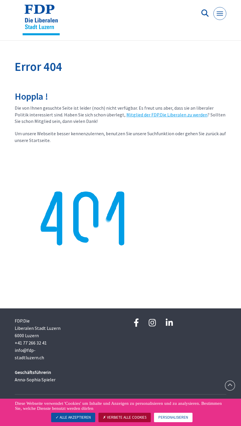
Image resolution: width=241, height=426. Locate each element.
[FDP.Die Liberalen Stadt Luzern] (43, 22)
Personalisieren (173, 417)
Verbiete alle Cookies (126, 417)
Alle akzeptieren (75, 417)
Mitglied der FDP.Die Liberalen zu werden (166, 115)
